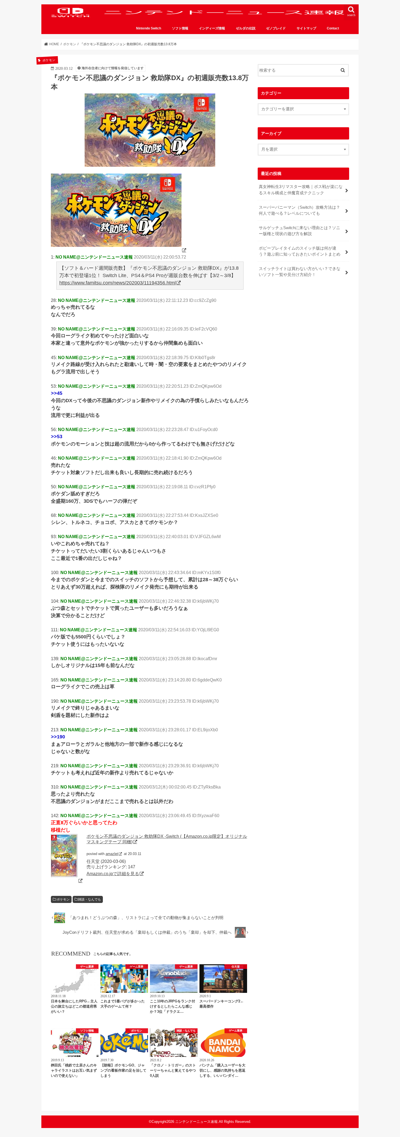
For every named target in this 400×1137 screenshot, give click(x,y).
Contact (333, 28)
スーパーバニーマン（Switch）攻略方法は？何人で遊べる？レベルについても (299, 210)
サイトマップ (306, 28)
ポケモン (63, 899)
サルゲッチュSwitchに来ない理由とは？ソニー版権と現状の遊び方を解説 (299, 231)
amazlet (112, 854)
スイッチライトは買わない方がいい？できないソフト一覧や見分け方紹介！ (299, 271)
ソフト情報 (180, 28)
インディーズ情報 (212, 28)
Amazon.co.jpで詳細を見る (113, 873)
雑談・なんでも (89, 899)
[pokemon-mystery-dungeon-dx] (119, 250)
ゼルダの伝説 (246, 28)
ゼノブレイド (276, 28)
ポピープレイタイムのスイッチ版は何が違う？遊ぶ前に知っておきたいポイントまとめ (299, 251)
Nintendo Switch (148, 28)
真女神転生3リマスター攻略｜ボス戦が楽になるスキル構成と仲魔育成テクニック (301, 189)
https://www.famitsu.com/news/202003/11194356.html (117, 283)
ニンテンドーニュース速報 (196, 1122)
